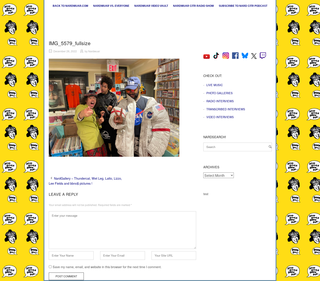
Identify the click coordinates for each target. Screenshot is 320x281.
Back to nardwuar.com (70, 6)
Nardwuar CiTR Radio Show (193, 6)
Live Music (214, 85)
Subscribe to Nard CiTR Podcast (243, 6)
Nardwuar (94, 51)
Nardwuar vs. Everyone (111, 6)
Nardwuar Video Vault (151, 6)
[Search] (270, 147)
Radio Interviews (220, 101)
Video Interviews (220, 117)
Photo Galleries (219, 93)
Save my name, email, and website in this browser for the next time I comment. (107, 266)
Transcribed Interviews (225, 109)
